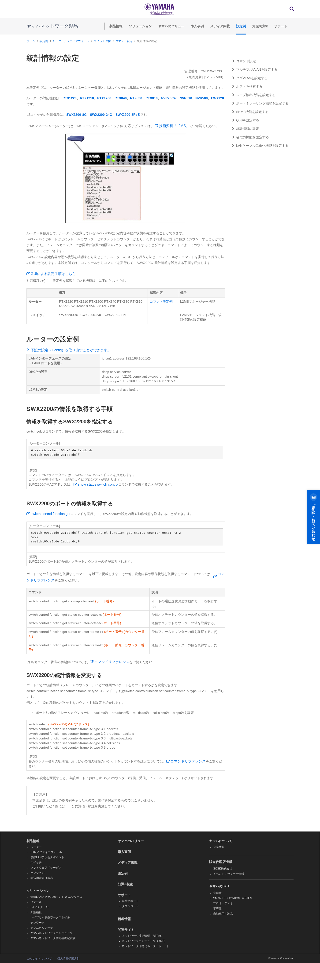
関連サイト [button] (126, 929)
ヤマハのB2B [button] (219, 886)
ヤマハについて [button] (220, 840)
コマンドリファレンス (111, 662)
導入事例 (197, 26)
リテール (36, 902)
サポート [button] (124, 894)
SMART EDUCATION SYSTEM (232, 898)
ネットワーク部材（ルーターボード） (146, 946)
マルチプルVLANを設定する (256, 69)
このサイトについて (39, 958)
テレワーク (37, 922)
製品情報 (116, 26)
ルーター (36, 847)
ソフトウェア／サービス (45, 867)
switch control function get (50, 514)
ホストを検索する (249, 86)
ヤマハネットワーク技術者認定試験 (52, 938)
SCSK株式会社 (222, 868)
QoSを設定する (247, 120)
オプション (37, 872)
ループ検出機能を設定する (255, 95)
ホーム (30, 41)
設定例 (241, 26)
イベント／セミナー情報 (228, 873)
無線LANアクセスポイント (47, 857)
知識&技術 (260, 26)
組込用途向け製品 (41, 878)
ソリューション (140, 26)
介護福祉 (36, 912)
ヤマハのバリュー (171, 26)
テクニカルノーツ (41, 927)
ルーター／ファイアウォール (71, 41)
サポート (280, 26)
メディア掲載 (220, 26)
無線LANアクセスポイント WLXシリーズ (56, 896)
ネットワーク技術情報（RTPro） (143, 935)
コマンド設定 (123, 41)
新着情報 (124, 918)
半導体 (217, 908)
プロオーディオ (223, 903)
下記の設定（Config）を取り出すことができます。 (71, 350)
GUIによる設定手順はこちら (53, 274)
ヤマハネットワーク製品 (52, 26)
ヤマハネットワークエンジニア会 (51, 933)
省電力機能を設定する (252, 137)
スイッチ (36, 862)
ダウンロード (130, 906)
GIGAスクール (39, 907)
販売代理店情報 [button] (220, 861)
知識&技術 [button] (125, 884)
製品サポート (130, 901)
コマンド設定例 (161, 301)
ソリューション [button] (37, 890)
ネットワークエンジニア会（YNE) (143, 941)
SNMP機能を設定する (252, 112)
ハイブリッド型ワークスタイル (50, 917)
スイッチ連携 (102, 41)
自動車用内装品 (223, 913)
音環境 (217, 893)
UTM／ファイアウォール (46, 852)
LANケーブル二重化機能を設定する (262, 145)
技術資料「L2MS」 (174, 126)
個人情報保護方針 (68, 958)
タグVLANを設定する (252, 78)
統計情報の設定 (247, 129)
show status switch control (98, 484)
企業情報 (218, 847)
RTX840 (121, 98)
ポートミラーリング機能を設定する (262, 103)
